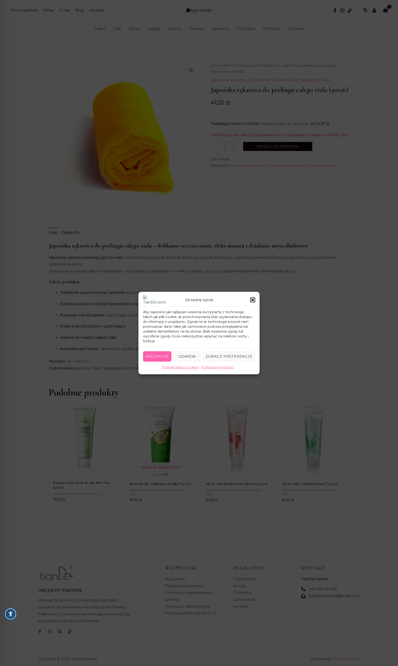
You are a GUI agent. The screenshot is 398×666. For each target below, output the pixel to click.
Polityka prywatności (217, 367)
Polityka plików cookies (180, 367)
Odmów (187, 356)
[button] (252, 300)
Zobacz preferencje (228, 356)
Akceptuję (157, 356)
